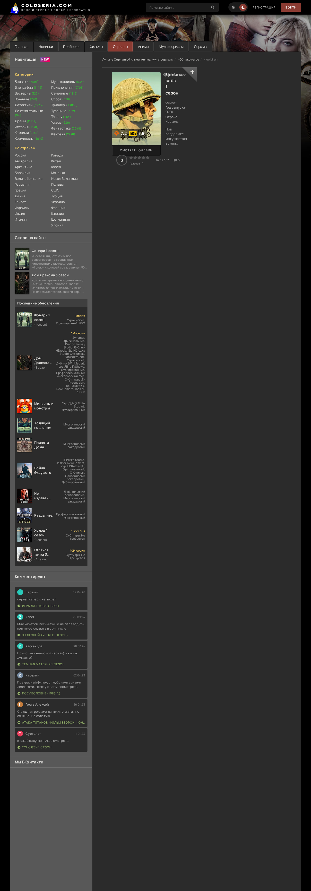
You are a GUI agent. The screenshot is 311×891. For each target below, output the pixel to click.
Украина (58, 202)
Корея (56, 167)
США (55, 190)
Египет (20, 202)
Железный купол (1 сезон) (45, 635)
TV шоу (61, 116)
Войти (290, 7)
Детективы (29, 105)
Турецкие (63, 111)
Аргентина (24, 167)
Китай (56, 161)
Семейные (64, 93)
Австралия (23, 161)
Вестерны (27, 93)
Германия (22, 184)
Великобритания (28, 178)
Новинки (46, 46)
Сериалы (120, 46)
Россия (20, 155)
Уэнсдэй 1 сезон (37, 747)
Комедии (27, 132)
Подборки (71, 46)
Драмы (26, 121)
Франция (58, 208)
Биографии (29, 87)
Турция (57, 196)
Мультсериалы (171, 46)
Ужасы (60, 122)
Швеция (57, 213)
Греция (20, 190)
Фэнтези (63, 134)
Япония (57, 225)
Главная (21, 46)
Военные (26, 99)
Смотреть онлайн (136, 150)
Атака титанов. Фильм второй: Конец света (53, 722)
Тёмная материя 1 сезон (43, 664)
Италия (21, 219)
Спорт (60, 99)
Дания (20, 196)
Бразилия (22, 173)
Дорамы (200, 46)
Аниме (143, 46)
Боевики (26, 81)
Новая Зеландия (64, 178)
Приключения (67, 87)
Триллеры (64, 105)
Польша (57, 184)
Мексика (58, 173)
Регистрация (264, 7)
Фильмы (96, 46)
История (26, 127)
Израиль (22, 208)
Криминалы (29, 138)
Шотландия (60, 219)
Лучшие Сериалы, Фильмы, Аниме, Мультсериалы (137, 59)
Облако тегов (189, 59)
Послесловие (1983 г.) (41, 693)
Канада (57, 155)
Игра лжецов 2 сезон (40, 606)
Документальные (29, 113)
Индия (20, 213)
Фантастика (66, 128)
